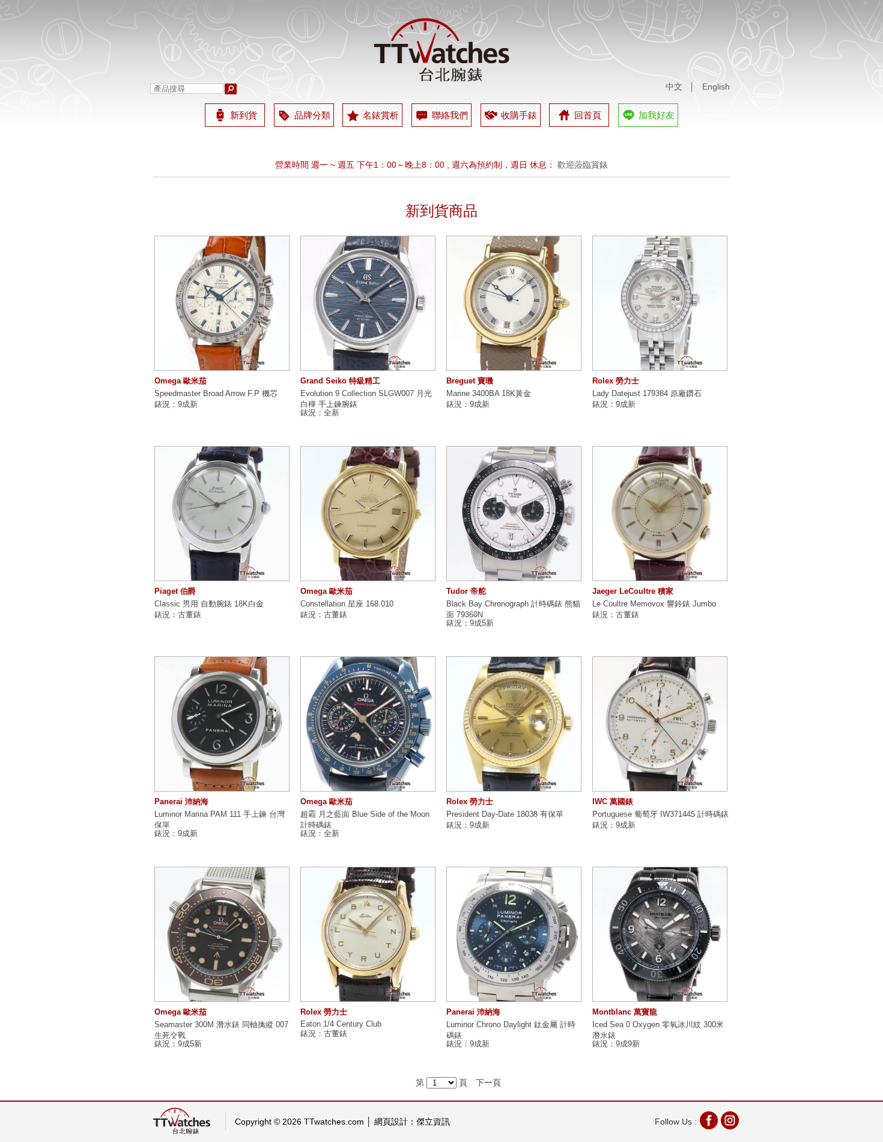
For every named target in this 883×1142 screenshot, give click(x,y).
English (716, 86)
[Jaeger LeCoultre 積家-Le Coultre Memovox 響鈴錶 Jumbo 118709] (659, 513)
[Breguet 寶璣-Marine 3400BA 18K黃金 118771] (513, 303)
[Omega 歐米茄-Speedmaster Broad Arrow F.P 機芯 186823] (222, 303)
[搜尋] (231, 89)
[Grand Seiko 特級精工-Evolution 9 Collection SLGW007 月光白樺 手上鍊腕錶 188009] (367, 303)
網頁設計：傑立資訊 (412, 1121)
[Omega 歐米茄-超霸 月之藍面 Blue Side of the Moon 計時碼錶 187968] (367, 724)
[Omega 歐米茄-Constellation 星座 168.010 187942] (367, 513)
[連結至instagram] (730, 1121)
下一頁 (488, 1082)
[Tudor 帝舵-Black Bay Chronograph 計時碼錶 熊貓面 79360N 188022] (513, 513)
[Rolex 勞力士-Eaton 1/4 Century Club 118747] (367, 934)
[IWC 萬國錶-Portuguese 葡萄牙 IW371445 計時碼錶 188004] (659, 724)
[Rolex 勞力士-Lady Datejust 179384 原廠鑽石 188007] (659, 303)
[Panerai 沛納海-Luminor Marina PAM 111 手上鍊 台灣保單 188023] (222, 724)
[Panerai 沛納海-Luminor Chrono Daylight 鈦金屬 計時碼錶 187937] (513, 934)
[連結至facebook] (709, 1121)
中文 (674, 86)
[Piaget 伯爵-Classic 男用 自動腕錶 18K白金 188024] (222, 513)
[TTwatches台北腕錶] (441, 50)
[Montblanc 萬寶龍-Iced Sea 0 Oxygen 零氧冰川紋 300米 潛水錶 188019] (659, 934)
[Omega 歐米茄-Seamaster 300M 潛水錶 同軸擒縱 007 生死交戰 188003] (222, 934)
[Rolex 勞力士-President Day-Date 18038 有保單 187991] (513, 724)
